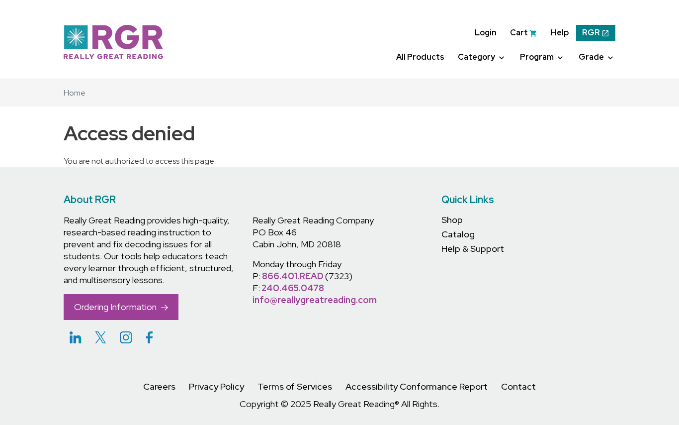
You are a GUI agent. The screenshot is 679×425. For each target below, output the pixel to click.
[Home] (113, 41)
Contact (518, 386)
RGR (591, 32)
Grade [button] (592, 57)
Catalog (458, 234)
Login (486, 32)
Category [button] (477, 57)
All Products (420, 57)
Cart (519, 32)
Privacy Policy (216, 386)
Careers (159, 386)
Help (560, 32)
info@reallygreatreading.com (315, 300)
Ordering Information (116, 307)
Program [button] (537, 57)
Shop (452, 220)
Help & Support (472, 249)
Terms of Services (294, 386)
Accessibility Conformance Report (416, 386)
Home (74, 93)
